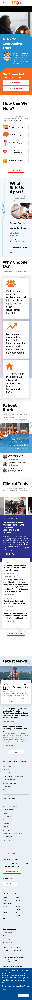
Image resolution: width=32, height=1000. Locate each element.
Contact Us (10, 883)
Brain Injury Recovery (9, 773)
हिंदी (17, 912)
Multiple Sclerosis (8, 786)
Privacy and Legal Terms (9, 929)
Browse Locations (12, 871)
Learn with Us (6, 826)
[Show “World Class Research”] (4, 212)
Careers (5, 820)
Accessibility (6, 939)
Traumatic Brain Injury (16, 127)
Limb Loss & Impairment (9, 783)
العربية (17, 903)
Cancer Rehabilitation (16, 161)
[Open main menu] (3, 3)
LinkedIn (9, 853)
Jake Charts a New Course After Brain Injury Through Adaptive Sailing (15, 687)
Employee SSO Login (9, 840)
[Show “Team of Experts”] (4, 205)
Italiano (5, 912)
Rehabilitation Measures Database (12, 833)
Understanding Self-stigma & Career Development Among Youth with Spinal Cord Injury (15, 615)
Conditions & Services (15, 120)
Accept (24, 995)
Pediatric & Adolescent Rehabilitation (13, 776)
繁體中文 (5, 900)
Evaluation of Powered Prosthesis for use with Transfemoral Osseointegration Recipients (13, 527)
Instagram (11, 853)
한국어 (18, 900)
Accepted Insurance (8, 809)
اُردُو (4, 909)
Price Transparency (8, 816)
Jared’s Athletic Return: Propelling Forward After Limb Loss (15, 729)
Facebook (4, 853)
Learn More (13, 252)
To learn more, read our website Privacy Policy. (15, 987)
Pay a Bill (5, 813)
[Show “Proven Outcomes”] (2, 215)
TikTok (14, 853)
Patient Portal (6, 803)
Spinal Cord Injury (15, 143)
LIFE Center (6, 830)
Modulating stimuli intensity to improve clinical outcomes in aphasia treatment (15, 567)
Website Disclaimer (8, 932)
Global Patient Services (9, 837)
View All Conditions (16, 170)
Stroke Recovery (15, 135)
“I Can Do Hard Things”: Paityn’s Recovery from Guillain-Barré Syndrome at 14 (18, 444)
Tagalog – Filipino (7, 903)
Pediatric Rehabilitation (17, 152)
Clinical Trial (11, 554)
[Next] (3, 448)
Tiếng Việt (18, 909)
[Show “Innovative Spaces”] (2, 209)
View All (5, 790)
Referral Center (7, 823)
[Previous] (3, 444)
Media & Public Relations (10, 806)
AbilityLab (17, 3)
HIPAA (5, 935)
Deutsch (5, 918)
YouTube (6, 853)
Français (5, 915)
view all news (16, 752)
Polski (17, 897)
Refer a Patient (16, 82)
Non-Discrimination (8, 942)
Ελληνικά (18, 915)
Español (5, 897)
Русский (5, 906)
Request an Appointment (15, 88)
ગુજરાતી (18, 906)
